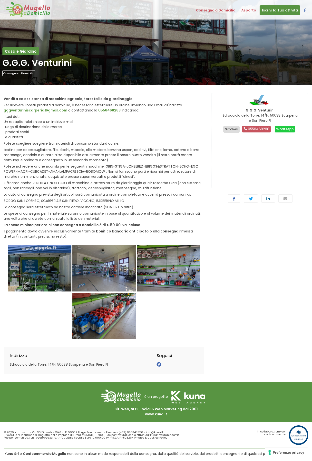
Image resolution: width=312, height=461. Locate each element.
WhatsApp (285, 129)
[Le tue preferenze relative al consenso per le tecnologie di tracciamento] (286, 452)
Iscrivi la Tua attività (280, 10)
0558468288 (109, 110)
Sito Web (231, 129)
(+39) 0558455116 (131, 432)
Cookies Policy (157, 438)
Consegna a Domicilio (18, 73)
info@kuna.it (154, 432)
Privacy (139, 438)
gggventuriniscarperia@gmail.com (35, 110)
